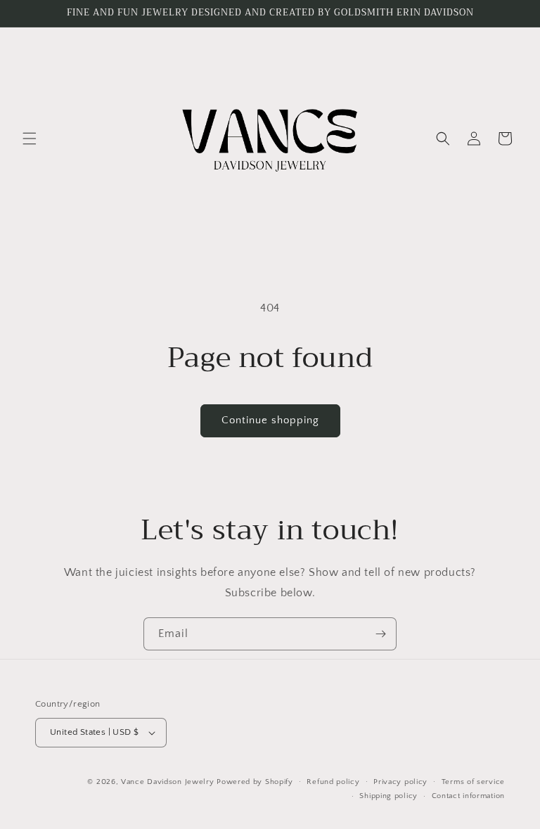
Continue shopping (270, 420)
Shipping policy (388, 796)
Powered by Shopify (255, 782)
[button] (29, 138)
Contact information (468, 796)
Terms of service (473, 782)
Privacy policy (400, 782)
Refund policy (333, 782)
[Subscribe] (380, 633)
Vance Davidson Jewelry (167, 782)
